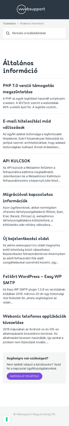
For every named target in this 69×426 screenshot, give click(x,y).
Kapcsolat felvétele (24, 376)
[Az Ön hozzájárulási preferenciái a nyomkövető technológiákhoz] (6, 419)
